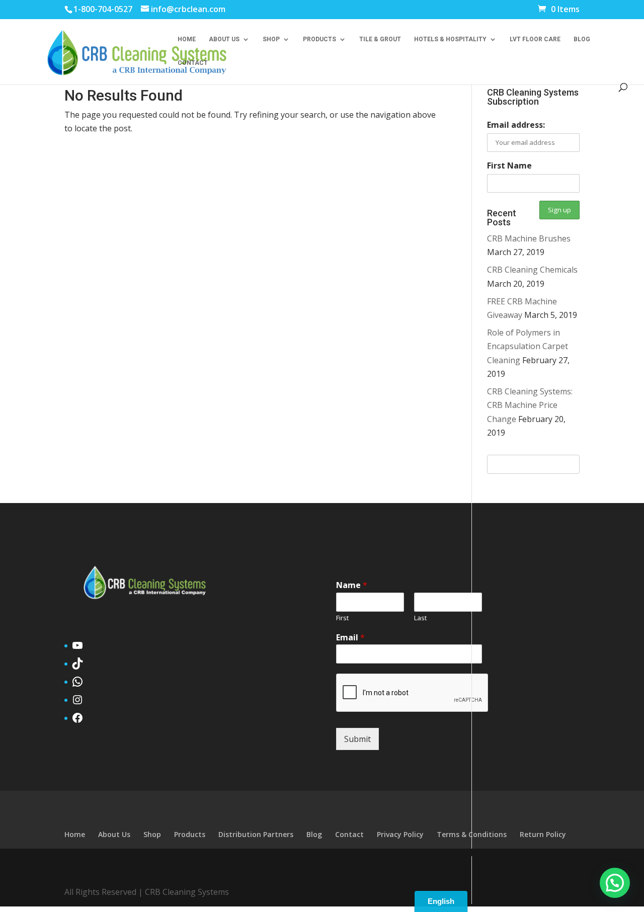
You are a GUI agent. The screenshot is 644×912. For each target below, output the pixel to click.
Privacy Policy (400, 834)
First (342, 618)
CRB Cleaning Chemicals (532, 269)
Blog (582, 39)
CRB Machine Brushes (529, 238)
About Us (224, 39)
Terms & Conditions (472, 834)
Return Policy (543, 834)
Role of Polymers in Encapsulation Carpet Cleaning (527, 346)
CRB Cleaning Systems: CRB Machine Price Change (530, 405)
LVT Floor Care (535, 39)
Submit (357, 738)
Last (420, 618)
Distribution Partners (255, 834)
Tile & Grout (380, 39)
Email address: (516, 124)
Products (319, 39)
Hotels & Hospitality (450, 39)
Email (350, 637)
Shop (271, 39)
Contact (193, 62)
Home (187, 39)
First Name (509, 165)
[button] (615, 883)
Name (351, 585)
